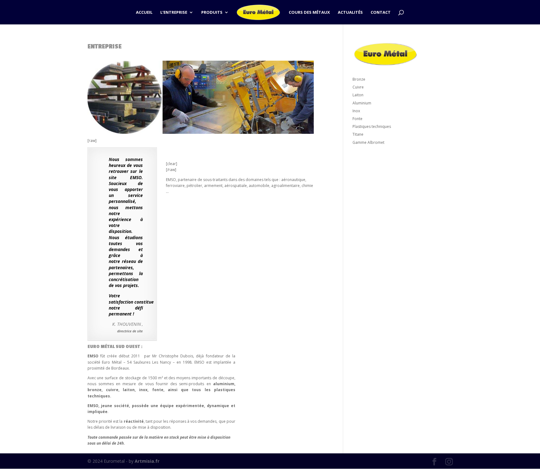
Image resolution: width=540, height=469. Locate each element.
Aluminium (361, 103)
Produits (211, 12)
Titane (357, 134)
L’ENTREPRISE (173, 12)
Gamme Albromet (368, 142)
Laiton (357, 95)
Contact (381, 12)
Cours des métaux (309, 12)
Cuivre (358, 87)
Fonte (357, 118)
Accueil (144, 12)
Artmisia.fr (147, 461)
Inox (356, 110)
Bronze (358, 79)
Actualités (350, 12)
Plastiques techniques (371, 126)
